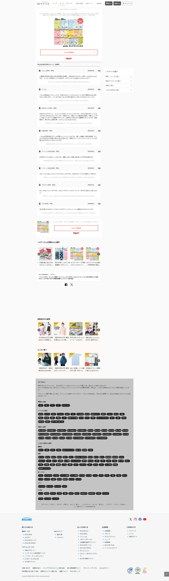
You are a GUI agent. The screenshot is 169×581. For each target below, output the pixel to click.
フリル (101, 475)
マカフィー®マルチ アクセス (88, 555)
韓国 (52, 464)
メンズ (55, 3)
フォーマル (78, 479)
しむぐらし (60, 537)
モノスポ (95, 504)
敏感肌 (58, 464)
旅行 (53, 414)
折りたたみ (90, 460)
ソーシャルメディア (111, 548)
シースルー (56, 475)
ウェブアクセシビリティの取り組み (54, 568)
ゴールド (64, 486)
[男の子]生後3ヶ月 (61, 430)
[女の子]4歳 (55, 438)
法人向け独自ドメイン (87, 558)
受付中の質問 (79, 3)
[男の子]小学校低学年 (44, 434)
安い (90, 464)
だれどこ (52, 504)
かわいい (124, 475)
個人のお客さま (27, 527)
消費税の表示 (36, 568)
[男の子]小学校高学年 (67, 434)
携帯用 (84, 460)
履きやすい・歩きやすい (81, 457)
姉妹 (65, 493)
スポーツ (81, 417)
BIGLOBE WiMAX (30, 543)
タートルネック (48, 475)
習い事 (46, 417)
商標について (63, 571)
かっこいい (71, 479)
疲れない (59, 457)
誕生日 (103, 414)
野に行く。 (102, 504)
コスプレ (41, 498)
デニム (40, 475)
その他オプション (30, 562)
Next (98, 254)
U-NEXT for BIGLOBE (32, 559)
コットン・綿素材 (64, 475)
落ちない (90, 457)
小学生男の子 (92, 493)
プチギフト (53, 493)
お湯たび (65, 504)
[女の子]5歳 (62, 438)
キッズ (62, 3)
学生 (99, 493)
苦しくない (41, 457)
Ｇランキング (45, 504)
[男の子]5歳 (118, 430)
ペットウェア (47, 498)
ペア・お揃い (108, 464)
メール (131, 534)
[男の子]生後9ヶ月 (82, 430)
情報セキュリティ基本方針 (49, 571)
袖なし (127, 460)
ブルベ (76, 464)
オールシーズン (66, 405)
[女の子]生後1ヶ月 (86, 434)
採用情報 (107, 542)
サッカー (87, 417)
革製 (113, 475)
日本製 (46, 464)
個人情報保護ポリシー (74, 568)
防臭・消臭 (78, 450)
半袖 (109, 460)
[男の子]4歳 (111, 430)
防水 (53, 450)
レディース (68, 3)
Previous (39, 254)
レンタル (64, 464)
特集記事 (99, 3)
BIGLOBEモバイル (30, 540)
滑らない (47, 457)
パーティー (109, 414)
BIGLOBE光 (28, 534)
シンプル (41, 479)
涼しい (71, 457)
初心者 (46, 493)
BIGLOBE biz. (84, 531)
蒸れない (53, 457)
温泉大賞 (59, 534)
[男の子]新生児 (42, 430)
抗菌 (90, 450)
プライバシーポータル (90, 568)
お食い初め (41, 421)
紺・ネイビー (57, 486)
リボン (107, 475)
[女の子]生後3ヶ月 (96, 434)
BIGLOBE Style (109, 545)
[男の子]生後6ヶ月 (71, 430)
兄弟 (59, 493)
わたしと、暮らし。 (75, 504)
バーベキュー (60, 414)
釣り (112, 417)
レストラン (47, 414)
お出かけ (41, 414)
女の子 (71, 493)
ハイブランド (83, 464)
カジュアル (47, 479)
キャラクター (105, 493)
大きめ (121, 457)
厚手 (97, 460)
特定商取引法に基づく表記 (30, 571)
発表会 (40, 417)
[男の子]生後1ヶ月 (51, 430)
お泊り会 (116, 414)
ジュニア (41, 493)
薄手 (103, 460)
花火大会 (87, 414)
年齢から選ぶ (110, 85)
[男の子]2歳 (97, 430)
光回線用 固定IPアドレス (87, 542)
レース (95, 475)
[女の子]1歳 (125, 434)
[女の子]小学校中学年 (90, 438)
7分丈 (40, 464)
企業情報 (105, 527)
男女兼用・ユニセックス (44, 468)
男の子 (77, 493)
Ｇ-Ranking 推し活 (90, 506)
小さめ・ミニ (42, 460)
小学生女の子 (84, 493)
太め (49, 460)
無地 (119, 475)
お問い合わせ (26, 568)
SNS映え (115, 464)
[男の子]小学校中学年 (55, 434)
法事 (118, 417)
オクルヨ (59, 504)
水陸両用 (85, 450)
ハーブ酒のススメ (78, 506)
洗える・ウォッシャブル (68, 450)
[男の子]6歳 (125, 430)
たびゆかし (123, 504)
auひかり (27, 537)
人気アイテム (89, 3)
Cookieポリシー (104, 568)
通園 (58, 417)
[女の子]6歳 (69, 438)
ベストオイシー (86, 504)
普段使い (65, 479)
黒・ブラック (49, 486)
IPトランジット (84, 551)
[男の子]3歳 (104, 430)
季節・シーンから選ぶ (112, 76)
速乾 (59, 450)
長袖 (115, 460)
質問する (108, 3)
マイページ (128, 3)
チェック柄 (89, 475)
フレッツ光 (83, 536)
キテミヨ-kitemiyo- (43, 274)
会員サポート (133, 536)
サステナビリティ (110, 536)
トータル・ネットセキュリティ (34, 556)
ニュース (107, 539)
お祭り (67, 414)
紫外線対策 (108, 457)
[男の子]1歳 (90, 430)
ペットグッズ (55, 498)
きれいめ (59, 479)
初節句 (47, 421)
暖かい (65, 457)
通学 (52, 417)
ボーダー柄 (82, 475)
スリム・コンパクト (76, 460)
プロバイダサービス (86, 539)
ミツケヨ (115, 504)
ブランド (107, 534)
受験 (122, 414)
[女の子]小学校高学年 (102, 438)
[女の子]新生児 (77, 434)
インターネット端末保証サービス (35, 553)
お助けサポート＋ (30, 550)
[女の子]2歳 (41, 438)
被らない (96, 457)
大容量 (60, 460)
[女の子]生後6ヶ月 (107, 434)
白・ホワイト (42, 486)
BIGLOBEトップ (75, 571)
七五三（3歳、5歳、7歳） (57, 421)
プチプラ (95, 464)
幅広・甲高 (121, 460)
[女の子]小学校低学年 (78, 438)
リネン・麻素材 (74, 475)
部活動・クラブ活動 (73, 417)
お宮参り (124, 417)
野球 (93, 417)
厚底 (70, 464)
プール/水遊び (80, 414)
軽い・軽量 (66, 460)
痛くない (102, 457)
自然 (53, 479)
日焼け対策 (115, 457)
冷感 (47, 450)
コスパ (101, 464)
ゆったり (54, 460)
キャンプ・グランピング (102, 417)
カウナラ (109, 504)
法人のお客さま (82, 527)
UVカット (41, 450)
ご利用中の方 (131, 527)
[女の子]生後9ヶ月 (117, 434)
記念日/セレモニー (95, 414)
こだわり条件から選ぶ (112, 90)
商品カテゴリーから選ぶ (113, 81)
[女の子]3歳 (48, 438)
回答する (117, 3)
